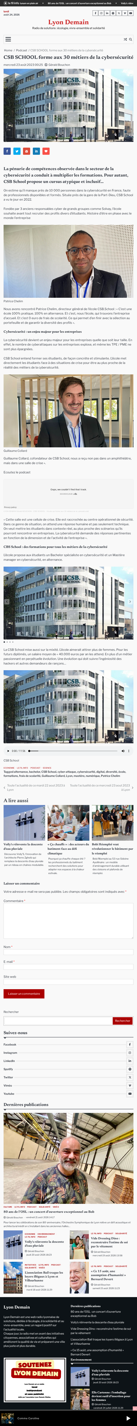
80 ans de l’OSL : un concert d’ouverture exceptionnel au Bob (49, 1212)
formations (11, 776)
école (121, 771)
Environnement (46, 1234)
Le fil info (22, 768)
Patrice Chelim (110, 776)
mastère (79, 776)
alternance (21, 771)
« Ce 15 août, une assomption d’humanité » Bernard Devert (108, 1275)
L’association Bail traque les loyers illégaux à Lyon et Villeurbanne (44, 1276)
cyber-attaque (67, 771)
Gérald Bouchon (59, 65)
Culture (8, 1207)
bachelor (34, 771)
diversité (111, 771)
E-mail (9, 962)
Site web (10, 976)
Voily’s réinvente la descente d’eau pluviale (30, 3)
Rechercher (11, 1012)
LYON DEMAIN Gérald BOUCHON (18, 511)
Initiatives (30, 1265)
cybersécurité (86, 771)
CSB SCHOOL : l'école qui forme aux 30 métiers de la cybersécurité (61, 511)
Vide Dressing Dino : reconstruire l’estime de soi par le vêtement (95, 3)
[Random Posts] (125, 39)
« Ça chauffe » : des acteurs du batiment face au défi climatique (68, 849)
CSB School (48, 771)
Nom (8, 947)
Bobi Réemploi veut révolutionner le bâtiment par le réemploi (112, 849)
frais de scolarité (29, 776)
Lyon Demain (68, 22)
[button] (130, 601)
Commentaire (14, 901)
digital (100, 771)
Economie (9, 768)
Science (47, 768)
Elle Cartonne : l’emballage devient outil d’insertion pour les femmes (111, 1396)
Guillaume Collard (53, 776)
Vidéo (56, 1207)
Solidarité (45, 1207)
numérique (93, 776)
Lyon (69, 776)
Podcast (35, 768)
